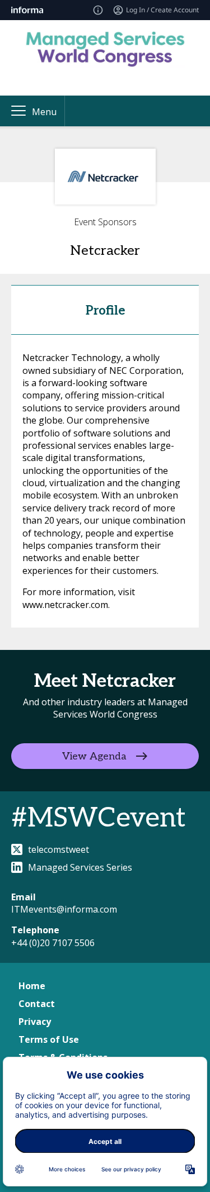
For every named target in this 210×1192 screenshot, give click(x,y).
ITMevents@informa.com (64, 909)
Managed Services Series (80, 867)
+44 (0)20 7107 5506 (53, 943)
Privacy (34, 1021)
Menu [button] (44, 112)
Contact (36, 1004)
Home (31, 986)
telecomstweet (58, 849)
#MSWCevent (98, 818)
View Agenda (94, 756)
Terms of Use (48, 1039)
